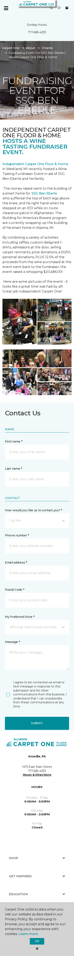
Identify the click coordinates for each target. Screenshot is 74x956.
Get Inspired (20, 876)
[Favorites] (59, 8)
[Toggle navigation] (6, 8)
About (30, 48)
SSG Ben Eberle (44, 193)
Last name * (13, 468)
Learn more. (28, 934)
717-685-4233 (37, 32)
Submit (37, 723)
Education (18, 894)
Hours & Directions (37, 775)
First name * (13, 441)
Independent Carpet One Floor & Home (35, 164)
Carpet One (10, 48)
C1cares (47, 48)
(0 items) (66, 8)
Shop (13, 858)
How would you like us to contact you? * (33, 510)
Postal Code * (14, 589)
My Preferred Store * (19, 616)
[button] (51, 8)
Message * (12, 641)
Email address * (16, 562)
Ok (37, 941)
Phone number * (17, 535)
